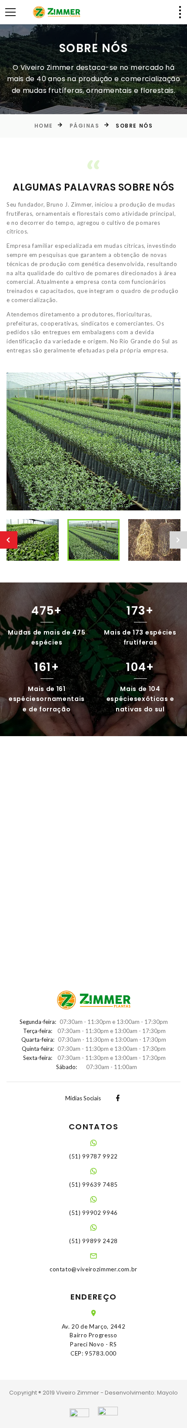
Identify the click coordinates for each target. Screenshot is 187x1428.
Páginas (85, 125)
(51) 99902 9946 (93, 1212)
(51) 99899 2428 (93, 1240)
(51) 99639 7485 (93, 1184)
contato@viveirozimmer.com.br (93, 1269)
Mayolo (167, 1393)
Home (43, 125)
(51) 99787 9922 (93, 1156)
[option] (93, 441)
